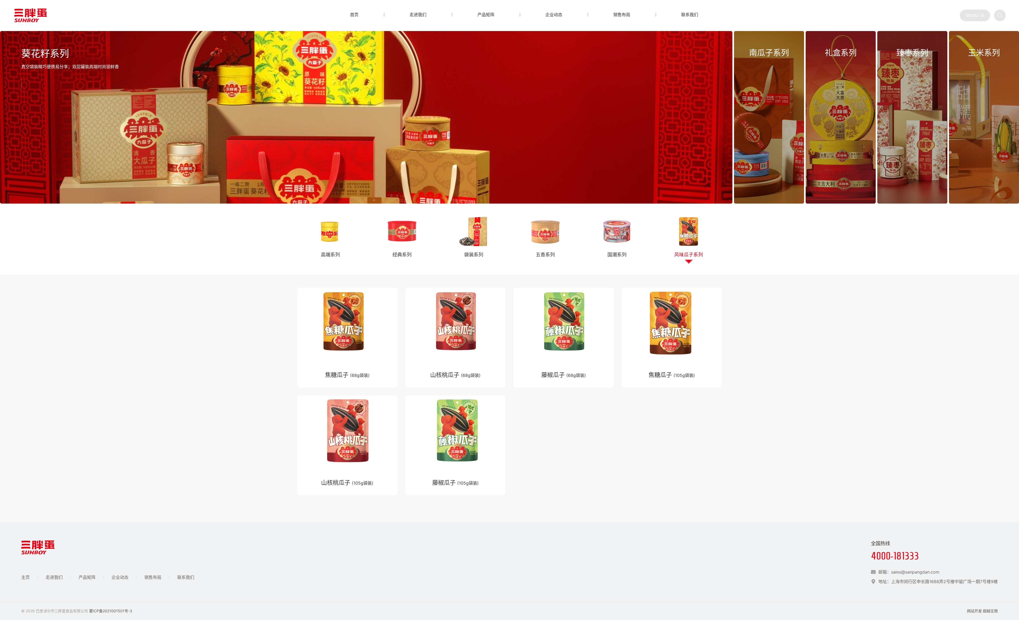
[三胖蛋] (30, 15)
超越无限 (990, 611)
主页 (25, 577)
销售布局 (152, 577)
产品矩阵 (87, 577)
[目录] (975, 15)
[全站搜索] (1000, 15)
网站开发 (974, 611)
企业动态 (119, 577)
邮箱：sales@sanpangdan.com (908, 572)
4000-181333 (895, 556)
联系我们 (185, 577)
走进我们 (54, 577)
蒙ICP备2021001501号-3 (110, 611)
